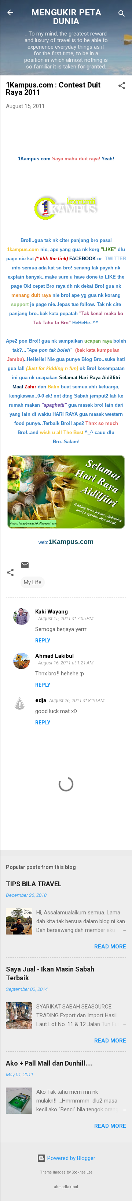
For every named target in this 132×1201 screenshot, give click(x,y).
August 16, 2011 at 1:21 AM (66, 662)
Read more (110, 946)
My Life (32, 582)
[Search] (121, 15)
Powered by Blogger (70, 1158)
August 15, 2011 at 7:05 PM (66, 618)
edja (40, 700)
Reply (42, 641)
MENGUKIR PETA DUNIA (66, 16)
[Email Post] (25, 567)
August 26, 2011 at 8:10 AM (76, 700)
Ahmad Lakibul (54, 656)
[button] (121, 87)
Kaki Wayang (51, 611)
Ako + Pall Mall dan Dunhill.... (49, 1063)
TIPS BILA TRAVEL (34, 884)
